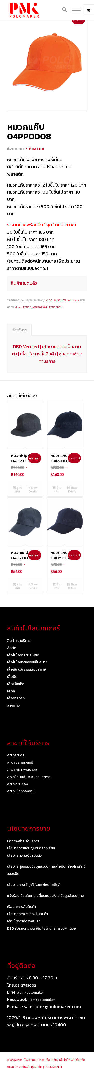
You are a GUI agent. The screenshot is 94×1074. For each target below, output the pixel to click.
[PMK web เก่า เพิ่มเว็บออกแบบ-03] (39, 10)
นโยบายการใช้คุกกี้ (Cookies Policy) (33, 884)
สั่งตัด (11, 648)
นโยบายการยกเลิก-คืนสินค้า (27, 914)
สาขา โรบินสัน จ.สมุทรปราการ (29, 777)
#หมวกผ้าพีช (40, 307)
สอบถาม (13, 705)
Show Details (33, 489)
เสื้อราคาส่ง (16, 698)
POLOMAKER (53, 1067)
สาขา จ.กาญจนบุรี (20, 762)
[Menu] (74, 10)
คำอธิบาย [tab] (19, 329)
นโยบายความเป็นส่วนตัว (24, 855)
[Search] (62, 10)
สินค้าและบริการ (19, 640)
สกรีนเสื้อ (24, 1067)
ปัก (16, 1067)
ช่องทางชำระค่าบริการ (23, 841)
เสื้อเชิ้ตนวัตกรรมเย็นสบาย (26, 669)
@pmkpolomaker (30, 992)
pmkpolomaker (42, 999)
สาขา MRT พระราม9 (22, 769)
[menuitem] (62, 10)
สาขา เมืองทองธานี (20, 791)
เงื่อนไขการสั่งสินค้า (38, 353)
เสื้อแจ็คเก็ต (15, 684)
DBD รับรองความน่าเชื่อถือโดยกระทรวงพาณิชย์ (41, 928)
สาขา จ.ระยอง (17, 784)
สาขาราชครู (15, 755)
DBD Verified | (27, 346)
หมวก (49, 300)
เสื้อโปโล (64, 1060)
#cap (18, 307)
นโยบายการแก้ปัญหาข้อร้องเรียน (31, 848)
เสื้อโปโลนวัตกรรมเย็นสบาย (27, 662)
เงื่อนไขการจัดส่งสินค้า (23, 921)
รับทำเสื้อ (44, 1060)
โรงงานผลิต (31, 1060)
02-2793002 (25, 985)
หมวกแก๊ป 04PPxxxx (66, 300)
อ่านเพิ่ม (18, 489)
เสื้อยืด (12, 676)
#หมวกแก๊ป (55, 307)
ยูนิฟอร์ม (36, 1067)
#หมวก (27, 307)
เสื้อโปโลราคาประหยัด (23, 655)
